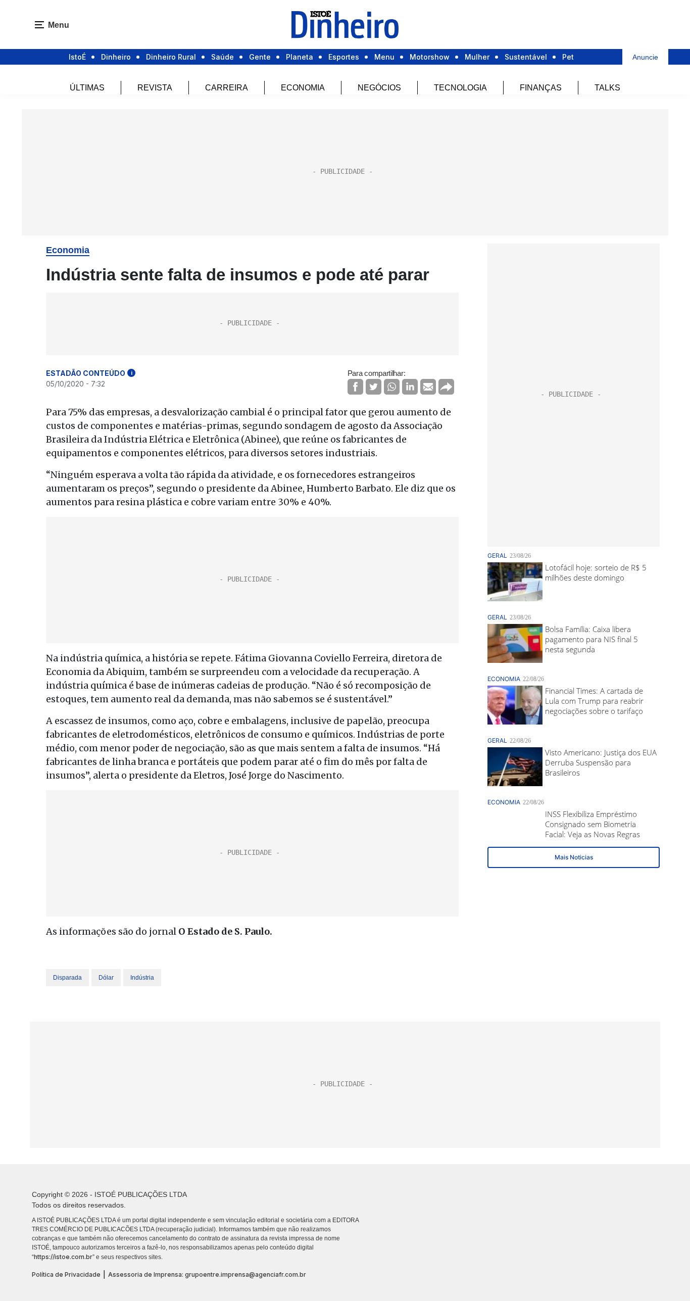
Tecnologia (460, 87)
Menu (384, 57)
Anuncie (645, 57)
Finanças (541, 87)
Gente (260, 57)
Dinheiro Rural (171, 57)
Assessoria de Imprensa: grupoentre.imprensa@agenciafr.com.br (207, 1274)
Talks (607, 87)
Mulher (477, 57)
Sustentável (526, 57)
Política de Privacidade (66, 1274)
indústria (142, 977)
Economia (303, 87)
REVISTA (154, 87)
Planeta (299, 57)
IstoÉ (77, 57)
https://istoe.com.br (63, 1257)
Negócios (379, 87)
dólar (106, 977)
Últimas (87, 87)
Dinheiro (116, 57)
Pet (568, 57)
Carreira (226, 87)
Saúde (222, 57)
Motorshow (430, 57)
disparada (67, 977)
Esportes (343, 57)
